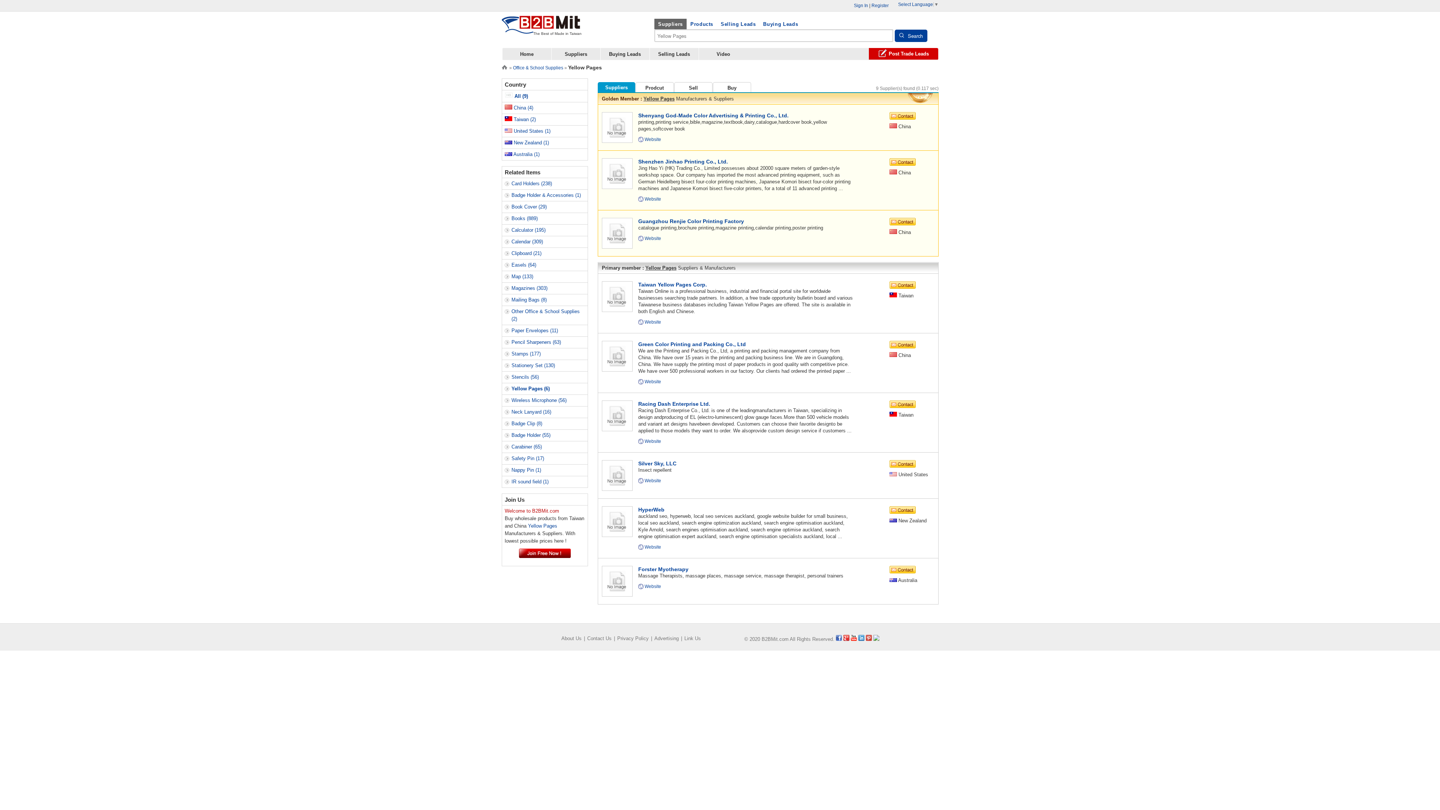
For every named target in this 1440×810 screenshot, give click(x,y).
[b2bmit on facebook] (839, 639)
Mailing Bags (529, 300)
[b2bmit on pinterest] (869, 639)
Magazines (530, 288)
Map (522, 276)
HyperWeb (651, 510)
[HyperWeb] (617, 521)
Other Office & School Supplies (546, 315)
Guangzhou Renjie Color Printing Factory (691, 221)
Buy (732, 88)
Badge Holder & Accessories (546, 195)
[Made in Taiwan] (541, 29)
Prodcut (654, 88)
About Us (571, 638)
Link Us (692, 638)
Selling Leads (738, 24)
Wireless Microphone (539, 400)
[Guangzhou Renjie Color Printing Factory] (617, 233)
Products (701, 24)
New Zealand (530, 143)
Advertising (666, 638)
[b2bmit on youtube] (854, 639)
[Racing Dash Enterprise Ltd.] (617, 415)
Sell (693, 88)
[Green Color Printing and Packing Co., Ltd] (617, 355)
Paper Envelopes (535, 330)
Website (653, 139)
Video (723, 54)
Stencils (525, 377)
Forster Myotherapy (663, 569)
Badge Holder (531, 435)
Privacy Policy (633, 638)
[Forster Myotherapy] (617, 581)
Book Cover (529, 207)
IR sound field (530, 481)
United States (531, 131)
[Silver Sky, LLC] (617, 475)
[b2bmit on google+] (846, 639)
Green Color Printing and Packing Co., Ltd (692, 344)
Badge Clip (527, 423)
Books (525, 218)
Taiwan (524, 119)
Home (527, 54)
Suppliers (670, 24)
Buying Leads (780, 24)
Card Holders (532, 183)
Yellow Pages (659, 99)
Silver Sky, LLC (657, 463)
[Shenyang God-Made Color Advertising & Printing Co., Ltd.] (617, 127)
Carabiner (527, 447)
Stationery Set (533, 365)
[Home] (504, 66)
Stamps (526, 354)
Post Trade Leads (909, 54)
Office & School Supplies (538, 68)
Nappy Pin (526, 470)
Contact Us (599, 638)
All (520, 96)
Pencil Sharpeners (536, 342)
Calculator (529, 230)
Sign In (861, 5)
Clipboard (527, 253)
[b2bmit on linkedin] (861, 639)
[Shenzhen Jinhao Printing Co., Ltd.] (617, 173)
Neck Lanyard (531, 412)
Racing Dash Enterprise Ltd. (674, 404)
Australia (526, 154)
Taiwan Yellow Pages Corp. (672, 285)
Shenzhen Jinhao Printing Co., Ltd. (683, 162)
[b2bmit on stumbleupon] (876, 639)
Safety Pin (528, 458)
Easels (524, 265)
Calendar (527, 241)
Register (880, 5)
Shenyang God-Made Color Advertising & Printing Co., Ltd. (713, 115)
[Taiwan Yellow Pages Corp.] (617, 296)
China (522, 108)
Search (915, 35)
